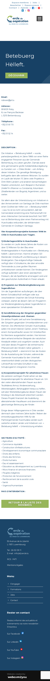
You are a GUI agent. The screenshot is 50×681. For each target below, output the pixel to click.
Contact (13, 8)
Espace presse (32, 5)
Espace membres (20, 2)
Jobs (35, 2)
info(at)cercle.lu (21, 553)
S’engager (15, 584)
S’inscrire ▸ (12, 627)
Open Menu (39, 18)
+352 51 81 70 (7, 124)
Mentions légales (15, 565)
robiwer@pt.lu (7, 100)
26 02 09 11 (16, 550)
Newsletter (15, 5)
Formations (15, 589)
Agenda (24, 8)
